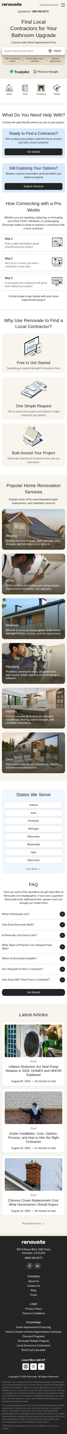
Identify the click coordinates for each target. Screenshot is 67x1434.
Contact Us (33, 1285)
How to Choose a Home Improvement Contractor (33, 1331)
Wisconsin (33, 860)
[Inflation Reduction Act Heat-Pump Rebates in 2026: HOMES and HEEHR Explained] (33, 1041)
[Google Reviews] (45, 71)
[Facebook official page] (29, 1266)
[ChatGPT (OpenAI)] (25, 1366)
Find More (32, 869)
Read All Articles (32, 1223)
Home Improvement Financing (33, 1327)
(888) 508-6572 (33, 1258)
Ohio (33, 852)
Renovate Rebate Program (33, 1341)
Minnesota (33, 836)
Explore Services (33, 186)
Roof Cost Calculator (33, 1350)
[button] (23, 51)
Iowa (33, 813)
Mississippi (33, 844)
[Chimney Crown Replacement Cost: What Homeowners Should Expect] (33, 1174)
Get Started (33, 151)
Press (33, 1295)
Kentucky (33, 820)
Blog (33, 1290)
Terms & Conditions (33, 1313)
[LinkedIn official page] (37, 1266)
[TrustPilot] (19, 71)
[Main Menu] (63, 5)
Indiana (33, 805)
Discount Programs (33, 1336)
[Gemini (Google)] (41, 1366)
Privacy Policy (33, 1308)
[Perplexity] (33, 1366)
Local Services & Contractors (33, 1345)
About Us (33, 1281)
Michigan (33, 828)
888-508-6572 (40, 11)
